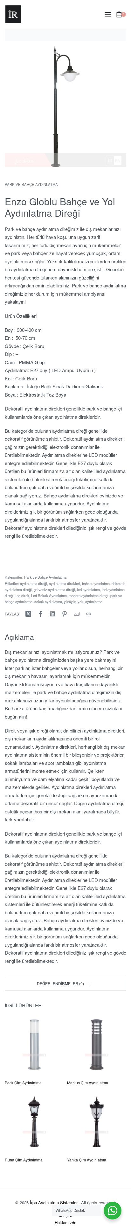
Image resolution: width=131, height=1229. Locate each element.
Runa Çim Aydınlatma (24, 1159)
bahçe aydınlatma (96, 583)
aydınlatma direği (33, 583)
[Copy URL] (89, 614)
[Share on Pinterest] (64, 614)
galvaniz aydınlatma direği (54, 589)
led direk (22, 595)
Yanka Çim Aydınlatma (86, 1159)
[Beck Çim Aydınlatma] (34, 1044)
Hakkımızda (65, 1222)
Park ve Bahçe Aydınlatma (31, 184)
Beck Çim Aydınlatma (23, 1082)
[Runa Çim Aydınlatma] (34, 1121)
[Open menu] (107, 14)
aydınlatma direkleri (64, 583)
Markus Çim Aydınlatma (87, 1082)
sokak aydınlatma (48, 601)
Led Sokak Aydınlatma (49, 595)
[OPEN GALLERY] (65, 106)
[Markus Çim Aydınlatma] (96, 1044)
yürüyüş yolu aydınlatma (83, 601)
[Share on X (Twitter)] (28, 614)
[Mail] (76, 614)
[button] (65, 983)
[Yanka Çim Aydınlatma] (96, 1121)
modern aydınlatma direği (88, 595)
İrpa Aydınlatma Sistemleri (54, 1202)
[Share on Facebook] (40, 614)
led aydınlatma (88, 589)
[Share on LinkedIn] (52, 614)
